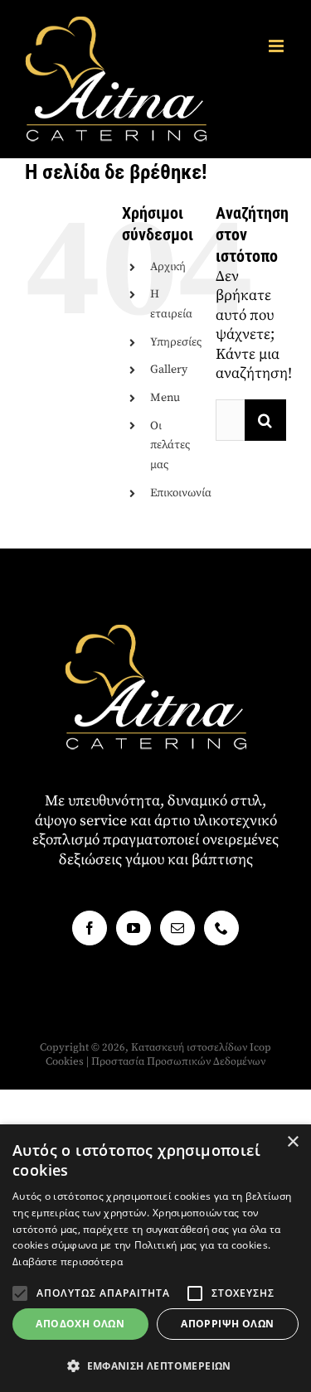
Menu (165, 397)
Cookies (65, 1061)
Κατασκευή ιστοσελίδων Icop (201, 1047)
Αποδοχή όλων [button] (80, 1324)
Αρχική (168, 266)
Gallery (168, 369)
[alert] (155, 1258)
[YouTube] (133, 928)
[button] (19, 1293)
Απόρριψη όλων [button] (227, 1324)
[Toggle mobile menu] (277, 46)
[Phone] (221, 928)
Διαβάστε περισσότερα (67, 1261)
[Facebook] (89, 928)
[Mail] (177, 928)
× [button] (292, 1142)
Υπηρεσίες (176, 342)
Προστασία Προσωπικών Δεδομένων (178, 1061)
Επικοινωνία (180, 493)
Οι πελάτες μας (170, 445)
